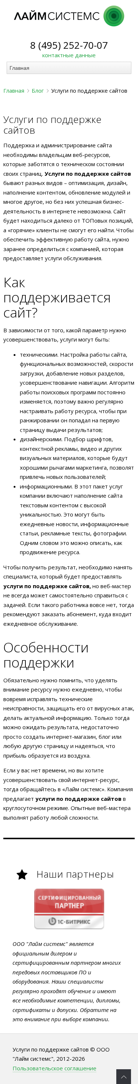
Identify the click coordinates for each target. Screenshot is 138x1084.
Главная (13, 90)
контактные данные (69, 55)
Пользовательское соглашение (54, 1068)
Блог (38, 90)
